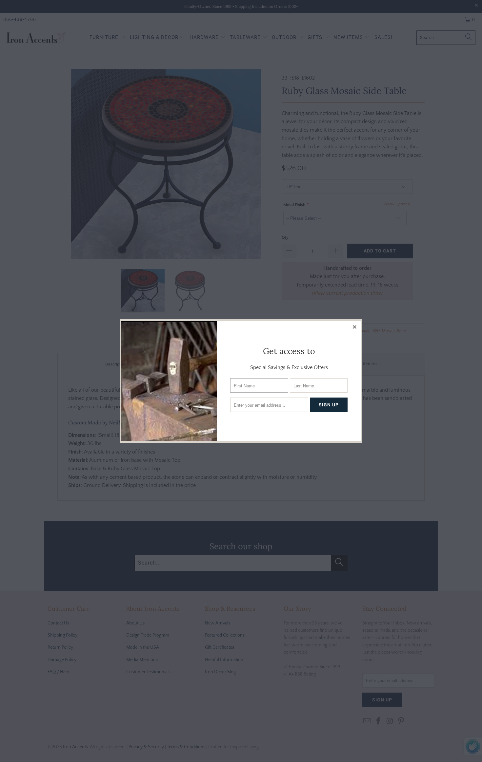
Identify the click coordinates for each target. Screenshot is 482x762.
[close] (355, 327)
